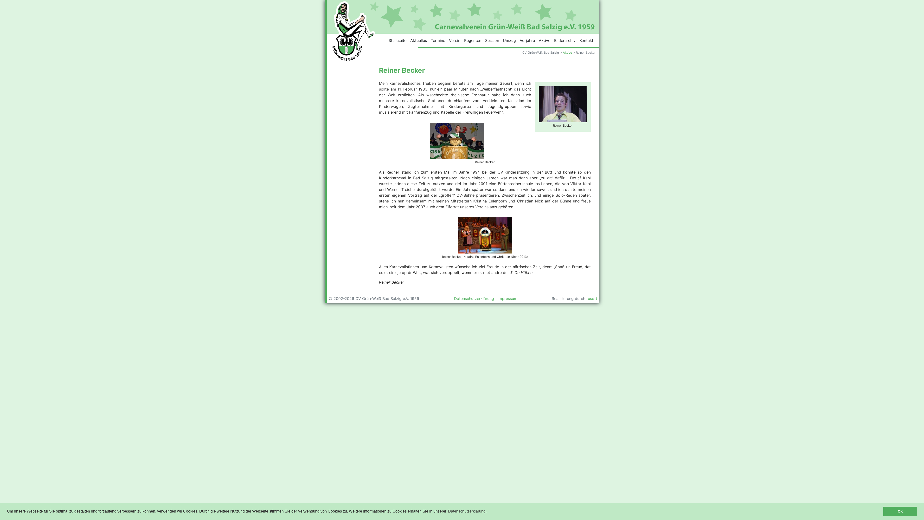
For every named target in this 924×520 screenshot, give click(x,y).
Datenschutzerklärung (474, 298)
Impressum (507, 298)
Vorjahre (527, 40)
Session (492, 40)
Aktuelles (418, 40)
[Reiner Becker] (563, 103)
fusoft (591, 298)
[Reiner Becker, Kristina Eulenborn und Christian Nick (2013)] (485, 235)
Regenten (472, 40)
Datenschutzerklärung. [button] (467, 511)
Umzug (509, 40)
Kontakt (586, 40)
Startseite (397, 40)
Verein (454, 40)
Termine (438, 40)
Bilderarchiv (565, 40)
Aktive (544, 40)
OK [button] (900, 511)
